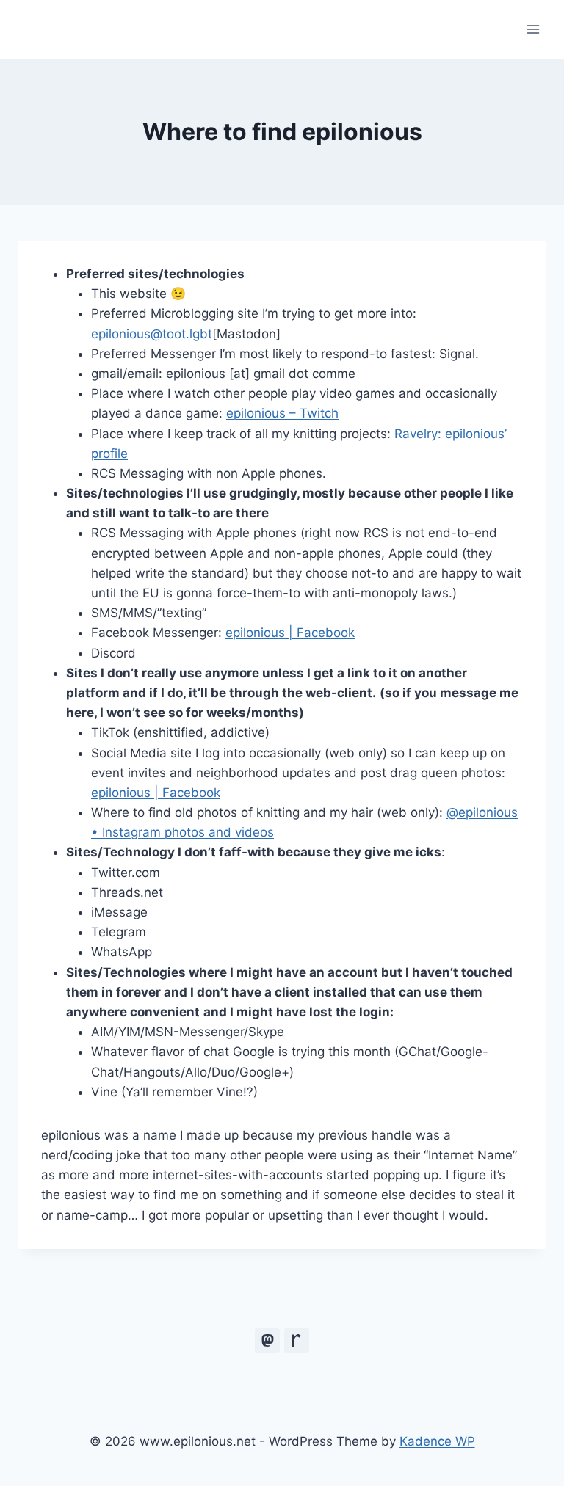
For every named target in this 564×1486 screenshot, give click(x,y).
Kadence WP (437, 1441)
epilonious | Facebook (290, 632)
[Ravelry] (296, 1340)
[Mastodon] (267, 1340)
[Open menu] (532, 29)
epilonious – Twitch (282, 413)
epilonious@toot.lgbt (151, 334)
